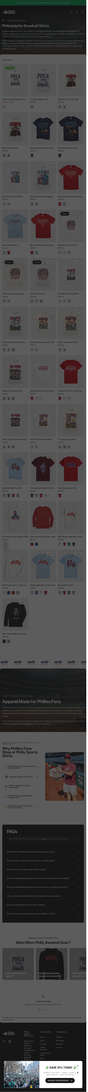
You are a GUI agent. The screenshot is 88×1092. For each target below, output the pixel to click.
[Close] (78, 1065)
